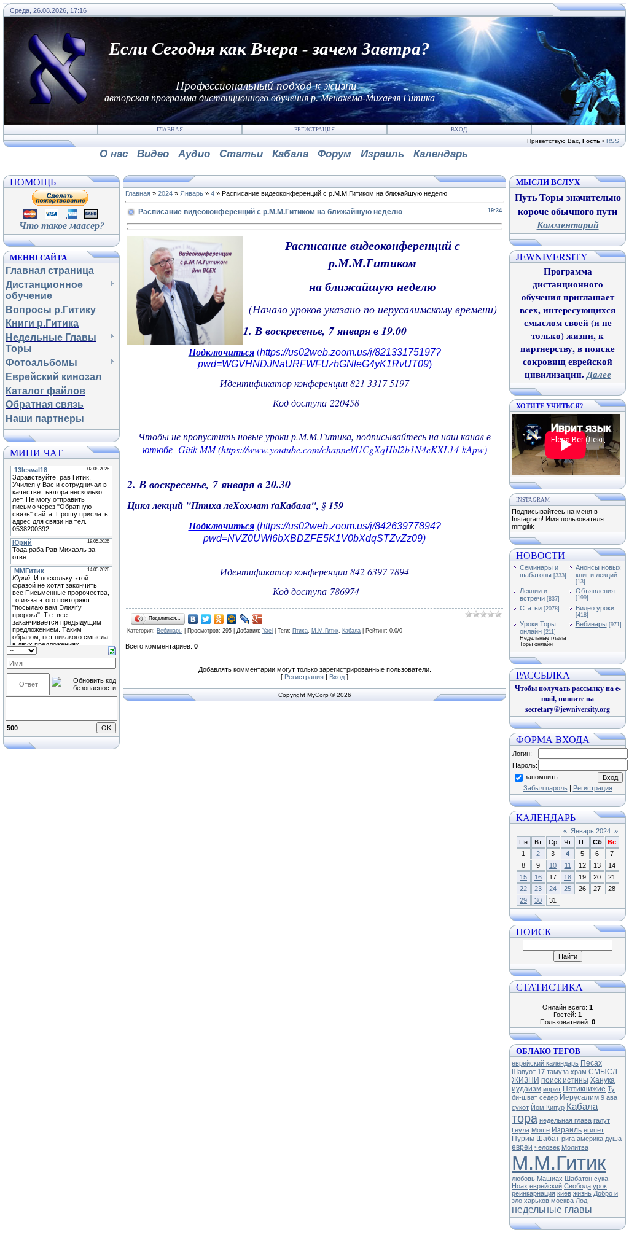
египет (594, 1130)
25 (567, 888)
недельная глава (565, 1120)
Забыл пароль (545, 788)
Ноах (520, 1186)
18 (567, 877)
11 (568, 865)
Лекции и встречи (533, 594)
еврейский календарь (545, 1063)
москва (562, 1200)
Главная (170, 130)
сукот (520, 1107)
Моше (540, 1130)
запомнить (541, 777)
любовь (523, 1178)
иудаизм (526, 1089)
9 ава (609, 1097)
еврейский (545, 1186)
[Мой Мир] (231, 619)
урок (600, 1186)
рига (568, 1138)
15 (523, 877)
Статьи (531, 608)
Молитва (574, 1147)
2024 (165, 193)
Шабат (548, 1138)
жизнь (582, 1193)
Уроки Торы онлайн (538, 627)
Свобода (577, 1186)
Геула (520, 1130)
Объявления (595, 590)
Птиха (300, 631)
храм (579, 1071)
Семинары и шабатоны (539, 571)
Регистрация (314, 130)
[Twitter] (206, 619)
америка (590, 1138)
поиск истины (564, 1080)
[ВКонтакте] (193, 619)
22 (523, 888)
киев (564, 1193)
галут (601, 1120)
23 (538, 888)
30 (538, 900)
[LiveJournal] (244, 619)
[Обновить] (112, 649)
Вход (459, 130)
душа (613, 1138)
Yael (267, 631)
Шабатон (578, 1178)
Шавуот (524, 1071)
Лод (581, 1200)
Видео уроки (595, 608)
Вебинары (169, 631)
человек (547, 1147)
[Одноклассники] (219, 619)
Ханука (602, 1080)
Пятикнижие (584, 1089)
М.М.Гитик (324, 631)
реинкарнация (533, 1193)
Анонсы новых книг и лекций (598, 571)
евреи (522, 1147)
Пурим (523, 1138)
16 (538, 877)
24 (553, 888)
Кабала (351, 631)
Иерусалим (579, 1097)
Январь (191, 193)
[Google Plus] (257, 619)
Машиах (550, 1178)
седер (548, 1097)
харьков (536, 1200)
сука (601, 1178)
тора (524, 1118)
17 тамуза (553, 1071)
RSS (612, 141)
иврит (552, 1089)
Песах (591, 1063)
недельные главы (552, 1209)
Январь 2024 (591, 831)
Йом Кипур (548, 1107)
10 (553, 865)
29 (523, 900)
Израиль (567, 1130)
